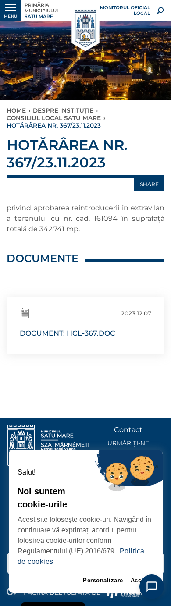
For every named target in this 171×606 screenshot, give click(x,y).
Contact (128, 429)
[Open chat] (151, 586)
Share (149, 184)
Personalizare (103, 580)
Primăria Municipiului (41, 10)
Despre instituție (63, 110)
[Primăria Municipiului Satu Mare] (85, 29)
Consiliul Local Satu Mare (54, 117)
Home (16, 110)
